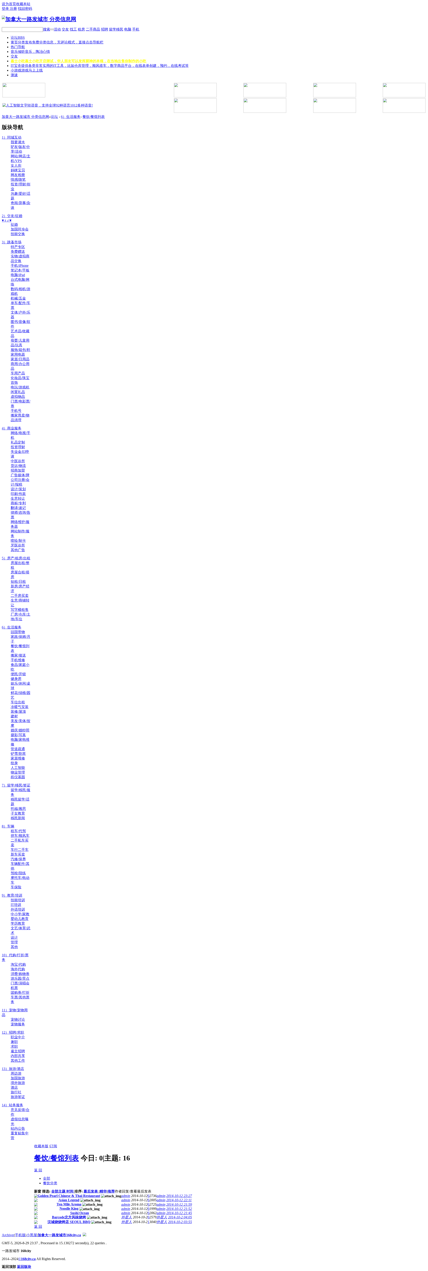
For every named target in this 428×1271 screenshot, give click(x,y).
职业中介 (18, 1037)
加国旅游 (18, 1078)
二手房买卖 (20, 596)
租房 (81, 29)
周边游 (16, 1073)
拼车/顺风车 (20, 836)
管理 (14, 942)
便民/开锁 (18, 674)
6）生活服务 (70, 117)
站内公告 (18, 1128)
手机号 (16, 411)
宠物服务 (18, 1024)
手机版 (20, 1235)
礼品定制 (18, 442)
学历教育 (18, 923)
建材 (14, 716)
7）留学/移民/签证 (16, 785)
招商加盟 (18, 470)
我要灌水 (18, 142)
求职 (14, 1046)
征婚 (14, 224)
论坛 (18, 37)
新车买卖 (18, 854)
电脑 (127, 29)
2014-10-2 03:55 (180, 1222)
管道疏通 (18, 749)
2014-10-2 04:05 (180, 1217)
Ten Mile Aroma (69, 1204)
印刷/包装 (18, 494)
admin (125, 1196)
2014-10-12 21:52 (179, 1209)
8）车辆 (8, 826)
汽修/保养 (18, 859)
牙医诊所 (18, 545)
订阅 (53, 1146)
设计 (14, 937)
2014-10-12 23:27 (179, 1196)
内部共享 (18, 1056)
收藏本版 (41, 1146)
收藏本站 (23, 4)
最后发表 (91, 1191)
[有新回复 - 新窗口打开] (36, 1196)
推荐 (111, 1191)
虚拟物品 (18, 396)
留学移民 (116, 29)
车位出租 (18, 702)
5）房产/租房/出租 (16, 558)
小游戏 (27, 70)
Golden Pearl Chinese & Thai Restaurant (69, 1196)
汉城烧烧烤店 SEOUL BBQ (68, 1222)
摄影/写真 (18, 735)
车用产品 (18, 373)
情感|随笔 (18, 179)
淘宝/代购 (18, 964)
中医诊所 (18, 461)
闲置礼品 (18, 392)
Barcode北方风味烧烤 (69, 1217)
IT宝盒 (100, 66)
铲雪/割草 (18, 754)
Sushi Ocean (79, 1213)
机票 (14, 988)
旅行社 (16, 1092)
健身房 (16, 679)
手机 (135, 29)
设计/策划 (18, 489)
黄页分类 (57, 42)
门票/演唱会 (20, 983)
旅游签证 (18, 1097)
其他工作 (18, 1060)
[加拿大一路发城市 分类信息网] (39, 19)
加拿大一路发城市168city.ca (59, 1235)
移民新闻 (18, 818)
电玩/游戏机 (20, 387)
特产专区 (18, 247)
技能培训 (18, 900)
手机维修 (18, 660)
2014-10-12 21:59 (179, 1204)
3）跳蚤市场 (11, 242)
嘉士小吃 (78, 61)
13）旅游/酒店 (13, 1069)
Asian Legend (68, 1200)
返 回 (38, 1170)
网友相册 (18, 175)
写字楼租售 (20, 610)
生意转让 (18, 498)
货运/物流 (18, 466)
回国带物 (18, 632)
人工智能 (18, 768)
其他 (14, 947)
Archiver (8, 1235)
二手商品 (93, 29)
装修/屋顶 (18, 711)
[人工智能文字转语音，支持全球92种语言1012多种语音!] (47, 105)
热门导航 (18, 47)
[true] (52, 29)
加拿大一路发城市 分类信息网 (25, 117)
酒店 (14, 1087)
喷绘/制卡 (18, 540)
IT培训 (16, 905)
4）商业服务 (11, 428)
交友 (65, 29)
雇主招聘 (18, 1051)
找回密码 (25, 8)
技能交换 (18, 234)
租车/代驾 (18, 831)
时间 (70, 1191)
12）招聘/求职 (13, 1032)
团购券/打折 (20, 992)
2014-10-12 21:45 (179, 1213)
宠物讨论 (18, 1019)
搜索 (46, 29)
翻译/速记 (18, 508)
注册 (13, 8)
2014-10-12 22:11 (179, 1200)
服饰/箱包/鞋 (20, 350)
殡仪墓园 (18, 777)
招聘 (104, 29)
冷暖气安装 (20, 707)
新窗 (37, 1191)
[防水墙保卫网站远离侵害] (84, 1235)
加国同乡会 (20, 229)
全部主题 (58, 1191)
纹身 (14, 763)
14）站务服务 (12, 1105)
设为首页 (9, 4)
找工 (73, 29)
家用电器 (18, 354)
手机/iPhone (20, 265)
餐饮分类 (50, 1183)
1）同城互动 (11, 137)
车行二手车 (20, 850)
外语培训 (18, 909)
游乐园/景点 (20, 978)
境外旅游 (18, 1083)
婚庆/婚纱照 (20, 730)
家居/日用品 (20, 359)
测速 (14, 75)
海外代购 (18, 969)
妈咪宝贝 (18, 170)
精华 (103, 1191)
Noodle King (69, 1208)
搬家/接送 (18, 655)
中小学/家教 (20, 914)
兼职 (14, 1042)
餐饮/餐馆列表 (93, 117)
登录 (6, 8)
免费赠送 (18, 251)
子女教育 (18, 813)
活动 (57, 29)
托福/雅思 (18, 809)
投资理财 (18, 447)
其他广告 (18, 550)
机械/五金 (18, 298)
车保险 (16, 887)
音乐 (30, 51)
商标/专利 (18, 503)
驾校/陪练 (18, 873)
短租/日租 (18, 581)
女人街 (16, 165)
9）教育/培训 (12, 895)
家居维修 (18, 758)
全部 (46, 1178)
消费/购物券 (20, 974)
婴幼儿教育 (20, 919)
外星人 (126, 1217)
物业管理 (18, 772)
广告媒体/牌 (20, 475)
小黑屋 (31, 1235)
